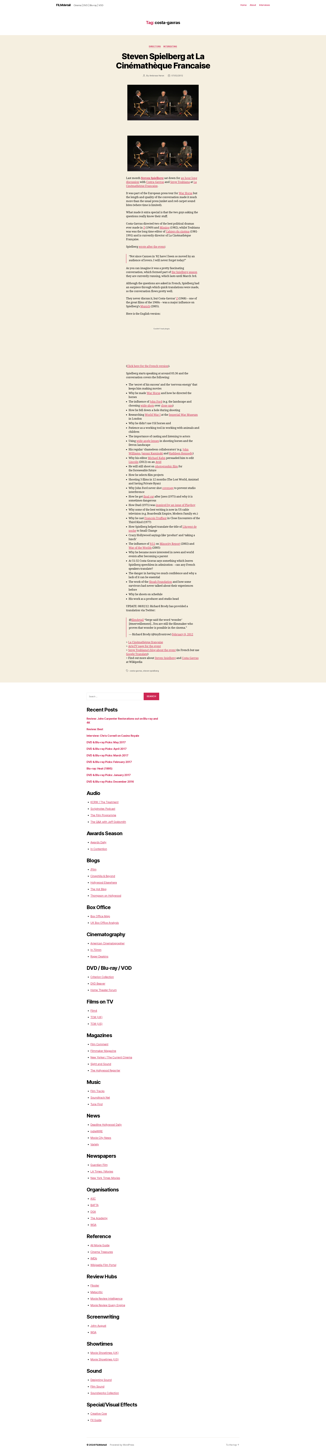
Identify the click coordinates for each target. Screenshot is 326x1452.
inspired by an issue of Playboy (175, 505)
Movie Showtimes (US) (104, 1359)
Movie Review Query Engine (107, 1305)
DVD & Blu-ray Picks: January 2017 (109, 775)
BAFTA (94, 1205)
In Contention (98, 849)
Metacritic (96, 1292)
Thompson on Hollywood (105, 895)
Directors (155, 46)
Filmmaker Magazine (103, 1050)
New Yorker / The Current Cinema (111, 1057)
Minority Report (170, 544)
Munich (145, 306)
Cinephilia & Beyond (102, 876)
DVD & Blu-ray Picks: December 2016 (110, 781)
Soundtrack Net (100, 1097)
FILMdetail (63, 5)
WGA (93, 1224)
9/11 (152, 544)
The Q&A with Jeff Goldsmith (108, 821)
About (253, 5)
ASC (93, 1198)
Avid (158, 462)
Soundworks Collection (104, 1393)
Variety (94, 1144)
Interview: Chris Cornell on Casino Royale (113, 735)
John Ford (156, 401)
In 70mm (95, 949)
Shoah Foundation (160, 582)
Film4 (93, 1010)
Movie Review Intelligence (106, 1298)
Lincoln (133, 462)
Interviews (264, 5)
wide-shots (147, 405)
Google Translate (136, 654)
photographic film (166, 466)
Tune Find (96, 1104)
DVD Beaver (97, 983)
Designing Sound (101, 1380)
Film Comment (99, 1044)
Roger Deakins (99, 956)
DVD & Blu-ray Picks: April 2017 (107, 748)
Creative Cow (98, 1413)
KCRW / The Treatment (104, 802)
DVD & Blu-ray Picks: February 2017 (109, 762)
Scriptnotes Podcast (102, 808)
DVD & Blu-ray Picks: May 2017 (106, 742)
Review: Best (95, 729)
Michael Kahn (157, 458)
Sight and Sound (100, 1064)
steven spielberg (151, 671)
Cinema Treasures (101, 1252)
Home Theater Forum (103, 990)
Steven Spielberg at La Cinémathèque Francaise (163, 60)
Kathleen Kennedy (181, 453)
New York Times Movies (105, 1178)
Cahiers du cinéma (177, 231)
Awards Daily (98, 842)
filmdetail (137, 620)
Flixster (94, 1285)
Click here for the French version (147, 366)
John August (98, 1325)
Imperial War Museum (183, 415)
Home (243, 5)
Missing (164, 227)
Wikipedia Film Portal (103, 1265)
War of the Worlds (140, 548)
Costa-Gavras (190, 658)
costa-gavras (136, 671)
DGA (93, 1211)
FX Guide (95, 1420)
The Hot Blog (98, 889)
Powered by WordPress (122, 1444)
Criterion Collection (102, 977)
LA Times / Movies (101, 1171)
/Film (93, 869)
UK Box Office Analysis (104, 922)
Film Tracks (97, 1091)
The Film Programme (103, 815)
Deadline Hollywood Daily (106, 1124)
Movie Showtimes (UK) (104, 1352)
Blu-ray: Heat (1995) (99, 768)
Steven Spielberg (152, 178)
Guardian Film (99, 1164)
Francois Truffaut (155, 518)
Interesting (170, 46)
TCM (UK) (96, 1017)
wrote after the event (152, 246)
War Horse (185, 193)
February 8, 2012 (182, 634)
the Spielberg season (184, 272)
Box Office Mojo (100, 916)
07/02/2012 (177, 75)
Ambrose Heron (156, 75)
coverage (168, 488)
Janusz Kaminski (152, 453)
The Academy (99, 1218)
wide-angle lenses (147, 441)
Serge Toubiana (180, 182)
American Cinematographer (107, 943)
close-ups (167, 405)
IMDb (93, 1258)
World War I (153, 415)
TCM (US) (96, 1023)
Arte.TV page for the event (144, 646)
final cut (148, 496)
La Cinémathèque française (145, 642)
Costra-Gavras (155, 182)
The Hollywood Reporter (105, 1070)
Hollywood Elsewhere (103, 882)
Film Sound (97, 1386)
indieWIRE (96, 1131)
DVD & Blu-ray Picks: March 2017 (107, 755)
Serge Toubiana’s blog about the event (152, 650)
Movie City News (100, 1137)
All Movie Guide (100, 1245)
